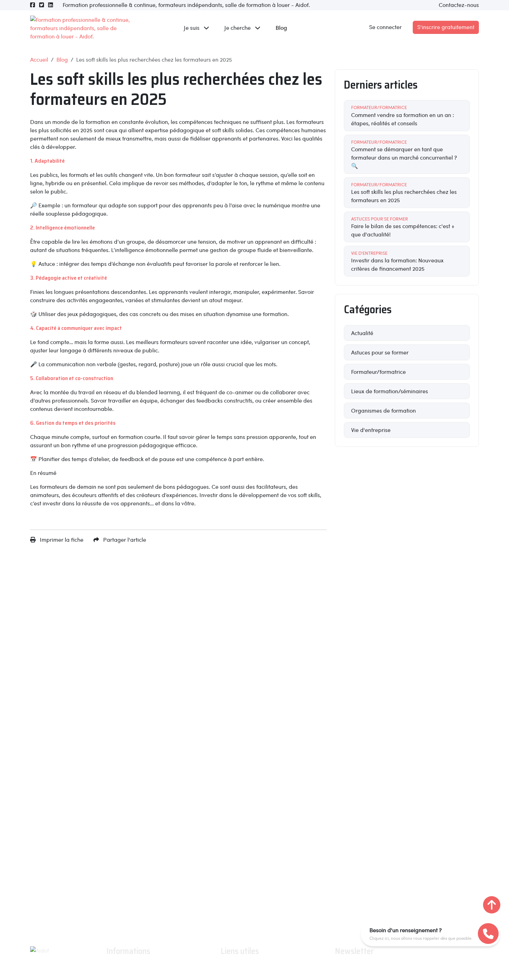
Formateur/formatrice (378, 372)
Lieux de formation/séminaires (389, 391)
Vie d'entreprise (371, 430)
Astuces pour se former (380, 352)
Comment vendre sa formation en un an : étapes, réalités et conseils (402, 115)
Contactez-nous (459, 5)
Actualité (362, 333)
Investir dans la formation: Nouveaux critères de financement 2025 (397, 261)
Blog (281, 27)
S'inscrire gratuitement (445, 27)
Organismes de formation (383, 410)
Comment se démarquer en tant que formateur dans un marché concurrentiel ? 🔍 (404, 154)
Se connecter (385, 27)
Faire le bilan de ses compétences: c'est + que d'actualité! (402, 226)
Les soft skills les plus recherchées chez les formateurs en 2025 (404, 192)
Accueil (39, 59)
